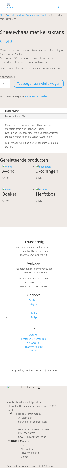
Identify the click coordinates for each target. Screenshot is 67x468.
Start (2, 15)
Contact (33, 350)
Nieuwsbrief (33, 342)
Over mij (33, 334)
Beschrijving (12, 110)
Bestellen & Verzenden (33, 338)
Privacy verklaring (33, 346)
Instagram (33, 304)
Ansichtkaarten (15, 15)
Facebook (33, 300)
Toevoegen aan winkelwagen (38, 83)
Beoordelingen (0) (15, 116)
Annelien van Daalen (37, 15)
